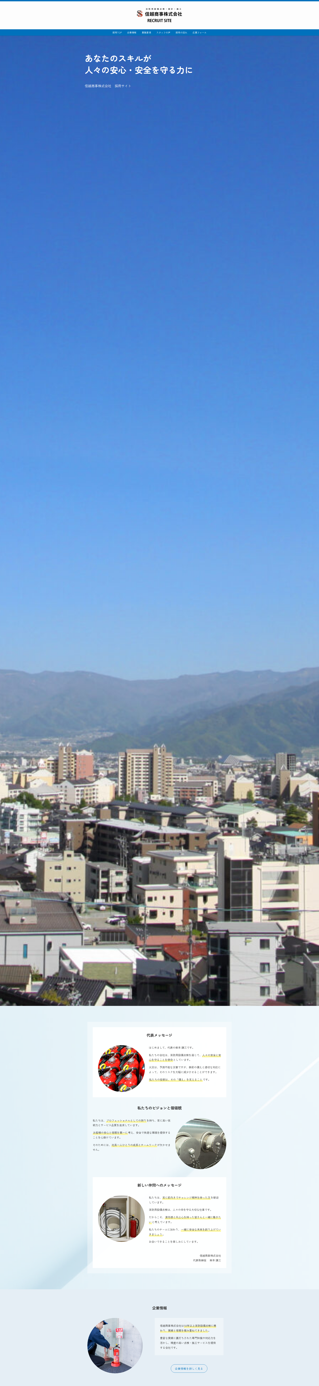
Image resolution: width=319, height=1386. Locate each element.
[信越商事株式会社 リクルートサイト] (159, 15)
